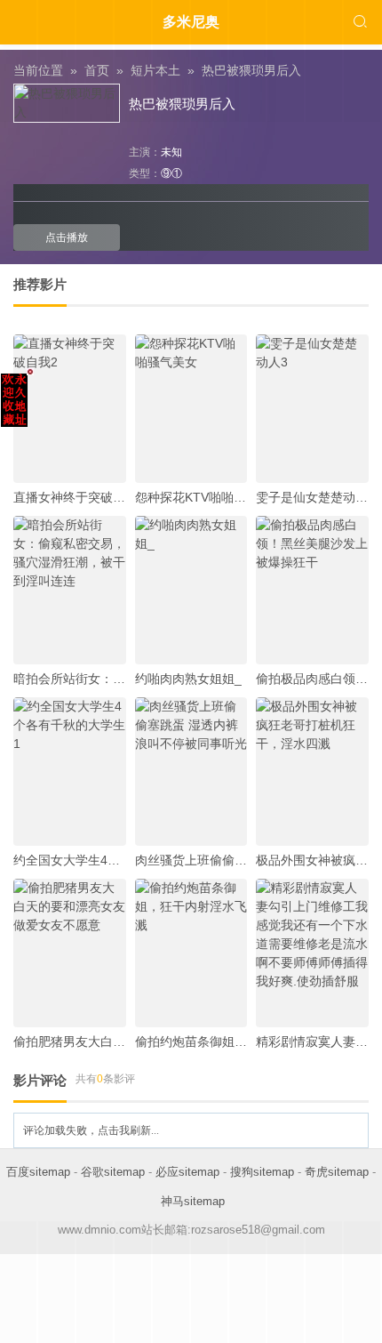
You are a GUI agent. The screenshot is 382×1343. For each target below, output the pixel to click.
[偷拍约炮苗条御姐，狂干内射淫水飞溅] (191, 953)
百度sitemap (38, 1171)
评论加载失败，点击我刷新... (91, 1130)
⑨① (171, 173)
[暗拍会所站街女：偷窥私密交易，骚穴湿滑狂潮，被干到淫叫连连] (69, 590)
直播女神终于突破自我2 (79, 497)
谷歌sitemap (113, 1171)
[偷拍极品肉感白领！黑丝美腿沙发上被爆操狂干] (312, 590)
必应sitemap (187, 1171)
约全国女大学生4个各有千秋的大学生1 (120, 860)
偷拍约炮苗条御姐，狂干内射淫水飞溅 (240, 1041)
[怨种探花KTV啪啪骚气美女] (191, 408)
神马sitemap (193, 1201)
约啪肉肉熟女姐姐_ (188, 679)
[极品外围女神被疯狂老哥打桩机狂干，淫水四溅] (312, 771)
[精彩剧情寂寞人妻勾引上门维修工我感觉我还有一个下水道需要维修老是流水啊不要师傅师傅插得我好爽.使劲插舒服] (312, 953)
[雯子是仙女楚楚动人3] (312, 408)
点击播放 (66, 237)
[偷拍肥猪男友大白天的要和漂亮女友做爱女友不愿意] (69, 953)
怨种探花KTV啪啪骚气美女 (209, 497)
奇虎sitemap (337, 1171)
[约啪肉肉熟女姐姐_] (191, 590)
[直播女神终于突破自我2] (69, 408)
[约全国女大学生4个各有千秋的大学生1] (69, 771)
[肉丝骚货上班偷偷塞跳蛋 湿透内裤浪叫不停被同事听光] (191, 771)
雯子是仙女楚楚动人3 (315, 497)
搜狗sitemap (262, 1171)
